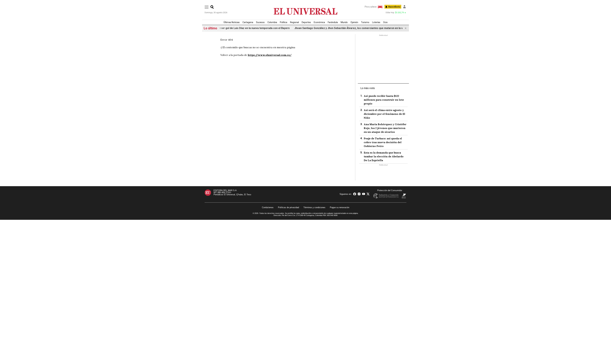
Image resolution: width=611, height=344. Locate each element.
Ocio (385, 22)
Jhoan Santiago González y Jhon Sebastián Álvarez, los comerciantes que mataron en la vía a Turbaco (343, 28)
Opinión (354, 22)
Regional (294, 22)
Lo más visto (367, 88)
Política (283, 22)
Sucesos (260, 22)
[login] (404, 6)
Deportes (306, 22)
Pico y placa (370, 6)
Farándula (333, 22)
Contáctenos (268, 207)
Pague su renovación (339, 207)
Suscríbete (394, 6)
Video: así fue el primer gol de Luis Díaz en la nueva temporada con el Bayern (230, 28)
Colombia (272, 22)
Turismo (365, 22)
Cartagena (247, 22)
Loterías (376, 22)
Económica (319, 22)
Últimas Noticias (232, 22)
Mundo (344, 22)
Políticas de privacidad (288, 207)
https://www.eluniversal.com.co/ (269, 55)
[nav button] (207, 7)
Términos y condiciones (314, 207)
